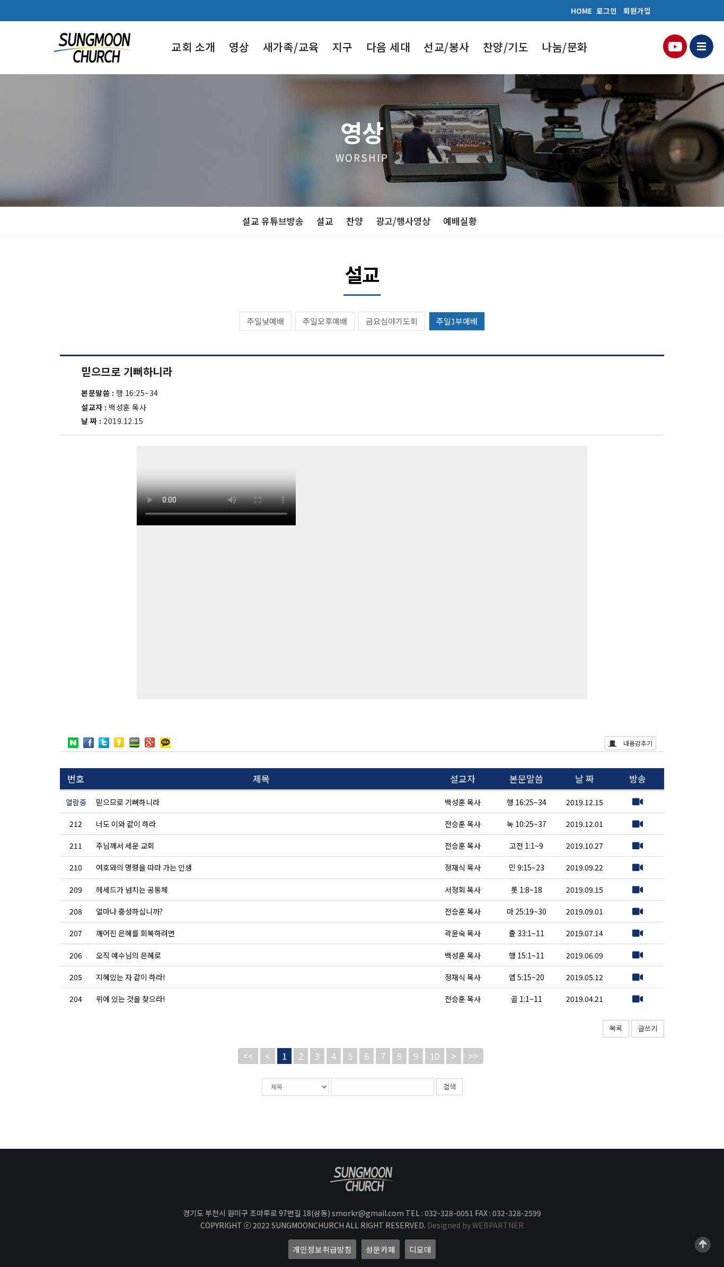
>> (473, 1055)
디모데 (420, 1249)
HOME (581, 10)
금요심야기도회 (392, 321)
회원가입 (637, 10)
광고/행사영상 (403, 220)
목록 (616, 1028)
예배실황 (460, 220)
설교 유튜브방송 (273, 220)
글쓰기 (647, 1028)
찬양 (354, 220)
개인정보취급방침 (322, 1249)
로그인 (606, 10)
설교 (324, 220)
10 (434, 1055)
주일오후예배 (325, 321)
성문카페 (380, 1249)
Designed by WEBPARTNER (475, 1225)
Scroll (702, 1244)
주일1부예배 (457, 321)
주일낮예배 (265, 321)
